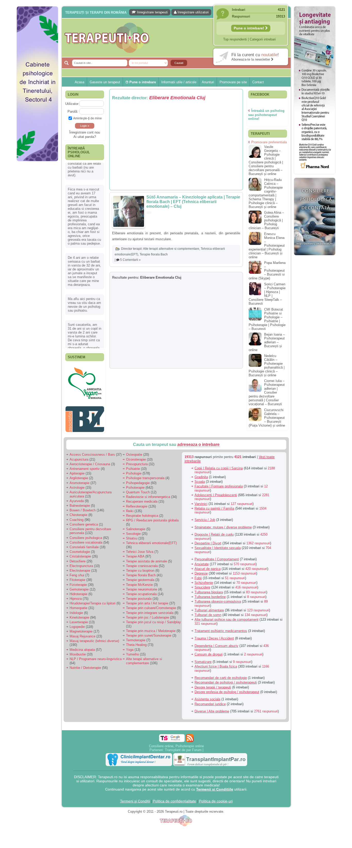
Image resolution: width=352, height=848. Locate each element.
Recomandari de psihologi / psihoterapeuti (226, 680)
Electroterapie (80, 568)
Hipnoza (76, 596)
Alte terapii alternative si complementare (171, 249)
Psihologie (133, 471)
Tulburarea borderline (210, 594)
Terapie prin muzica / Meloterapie (150, 628)
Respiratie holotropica (142, 513)
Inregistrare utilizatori (193, 12)
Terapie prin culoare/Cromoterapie (151, 605)
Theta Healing (136, 642)
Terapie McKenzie (139, 582)
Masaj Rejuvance (82, 633)
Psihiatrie (133, 466)
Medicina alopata (82, 647)
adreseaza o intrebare (198, 442)
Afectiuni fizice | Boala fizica (216, 664)
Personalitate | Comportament (217, 557)
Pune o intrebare (142, 82)
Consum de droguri (209, 652)
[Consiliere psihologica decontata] (314, 258)
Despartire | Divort (208, 541)
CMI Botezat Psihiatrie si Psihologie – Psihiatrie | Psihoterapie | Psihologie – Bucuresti (267, 319)
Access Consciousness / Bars (92, 452)
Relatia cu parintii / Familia (214, 506)
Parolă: (73, 111)
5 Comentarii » (130, 260)
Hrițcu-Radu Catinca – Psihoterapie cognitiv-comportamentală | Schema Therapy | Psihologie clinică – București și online (266, 193)
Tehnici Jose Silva (139, 549)
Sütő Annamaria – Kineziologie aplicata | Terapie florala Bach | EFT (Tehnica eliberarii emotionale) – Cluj (193, 202)
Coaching (76, 517)
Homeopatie (78, 605)
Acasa (79, 82)
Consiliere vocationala (86, 540)
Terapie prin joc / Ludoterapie (147, 615)
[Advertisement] (37, 242)
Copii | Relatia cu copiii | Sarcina (219, 466)
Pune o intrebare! (249, 28)
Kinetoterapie (79, 615)
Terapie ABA (135, 554)
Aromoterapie (79, 480)
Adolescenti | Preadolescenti (216, 492)
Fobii (198, 575)
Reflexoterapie (136, 503)
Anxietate (202, 561)
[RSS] (190, 735)
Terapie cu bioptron (140, 568)
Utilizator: (72, 104)
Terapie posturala (139, 596)
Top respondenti (235, 39)
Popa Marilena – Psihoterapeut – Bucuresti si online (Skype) (267, 270)
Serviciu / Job (205, 517)
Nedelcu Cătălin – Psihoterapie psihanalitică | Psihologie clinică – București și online (266, 365)
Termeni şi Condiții (135, 798)
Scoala (200, 479)
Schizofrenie (204, 580)
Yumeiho (132, 651)
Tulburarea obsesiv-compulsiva (218, 599)
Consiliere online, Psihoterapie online (176, 743)
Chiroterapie (78, 512)
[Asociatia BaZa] (84, 373)
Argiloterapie (79, 475)
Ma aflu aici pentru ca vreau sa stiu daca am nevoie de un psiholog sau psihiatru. (84, 282)
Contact (258, 82)
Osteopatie (134, 452)
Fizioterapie (78, 582)
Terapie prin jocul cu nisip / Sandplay (153, 619)
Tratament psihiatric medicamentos (221, 628)
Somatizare (203, 659)
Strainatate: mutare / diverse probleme (223, 524)
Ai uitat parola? (84, 137)
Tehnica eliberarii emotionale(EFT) (151, 540)
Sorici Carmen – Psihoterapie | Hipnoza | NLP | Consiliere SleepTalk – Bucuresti (267, 293)
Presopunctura (137, 461)
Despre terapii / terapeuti (213, 684)
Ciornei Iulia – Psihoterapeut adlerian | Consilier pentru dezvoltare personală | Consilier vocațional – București (267, 392)
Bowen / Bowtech (83, 508)
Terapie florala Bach (154, 254)
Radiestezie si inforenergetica (148, 494)
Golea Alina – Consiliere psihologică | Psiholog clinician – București (266, 220)
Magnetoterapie (81, 629)
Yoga (129, 647)
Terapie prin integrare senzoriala (149, 610)
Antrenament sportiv (85, 466)
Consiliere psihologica (86, 535)
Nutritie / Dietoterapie (85, 665)
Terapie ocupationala (141, 591)
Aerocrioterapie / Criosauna (90, 461)
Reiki (129, 508)
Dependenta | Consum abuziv (216, 643)
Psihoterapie (135, 485)
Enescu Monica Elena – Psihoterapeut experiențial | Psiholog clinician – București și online (267, 245)
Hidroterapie (78, 591)
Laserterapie (79, 619)
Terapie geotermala (140, 577)
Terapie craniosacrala (142, 563)
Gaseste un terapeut (105, 82)
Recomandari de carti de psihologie (221, 675)
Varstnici (201, 501)
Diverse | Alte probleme (212, 709)
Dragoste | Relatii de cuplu (214, 532)
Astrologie (77, 485)
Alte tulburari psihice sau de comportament (226, 617)
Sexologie (133, 531)
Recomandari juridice (210, 701)
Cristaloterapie (80, 554)
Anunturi (208, 82)
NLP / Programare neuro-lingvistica (96, 656)
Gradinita (201, 474)
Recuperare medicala (141, 499)
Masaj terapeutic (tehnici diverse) (94, 638)
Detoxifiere (78, 558)
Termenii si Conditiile (214, 786)
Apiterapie (77, 471)
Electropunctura (81, 563)
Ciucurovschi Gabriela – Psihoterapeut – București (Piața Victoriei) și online (267, 417)
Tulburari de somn (208, 612)
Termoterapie (135, 637)
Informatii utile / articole (178, 82)
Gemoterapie (79, 586)
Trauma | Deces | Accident (214, 636)
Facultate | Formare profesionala (219, 484)
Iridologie (76, 610)
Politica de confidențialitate (174, 798)
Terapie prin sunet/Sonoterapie (148, 633)
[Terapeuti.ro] (177, 37)
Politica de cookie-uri (216, 798)
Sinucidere (202, 585)
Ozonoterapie (136, 457)
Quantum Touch (138, 490)
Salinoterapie (135, 526)
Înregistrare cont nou (84, 132)
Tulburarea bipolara (209, 589)
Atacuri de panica (208, 566)
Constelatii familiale (84, 544)
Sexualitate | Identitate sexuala (218, 545)
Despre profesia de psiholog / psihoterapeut (227, 689)
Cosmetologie (80, 549)
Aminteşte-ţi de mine (87, 118)
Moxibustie (78, 651)
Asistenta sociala (207, 697)
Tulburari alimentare (209, 607)
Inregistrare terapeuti (152, 12)
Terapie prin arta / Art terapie (147, 601)
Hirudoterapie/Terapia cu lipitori (92, 601)
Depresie (201, 571)
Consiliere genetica (84, 521)
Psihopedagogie (138, 480)
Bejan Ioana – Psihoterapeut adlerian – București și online (267, 342)
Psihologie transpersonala (145, 475)
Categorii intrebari (263, 39)
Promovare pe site (233, 82)
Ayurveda (77, 498)
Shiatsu (131, 536)
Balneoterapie (80, 503)
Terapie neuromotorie (141, 586)
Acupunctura (79, 457)
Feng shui (77, 573)
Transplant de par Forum (183, 747)
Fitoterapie (77, 577)
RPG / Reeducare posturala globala (152, 518)
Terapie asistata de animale (146, 558)
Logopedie (77, 624)
